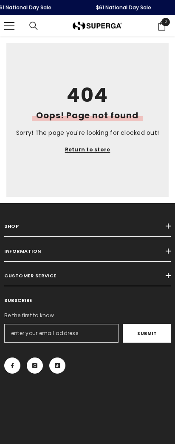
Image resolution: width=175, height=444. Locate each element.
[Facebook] (12, 365)
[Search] (33, 26)
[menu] (9, 26)
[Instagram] (35, 365)
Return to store (87, 149)
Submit (146, 333)
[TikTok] (57, 365)
